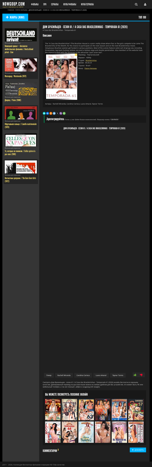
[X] (57, 113)
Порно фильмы (90, 68)
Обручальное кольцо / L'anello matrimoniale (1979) (21, 126)
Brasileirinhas (91, 60)
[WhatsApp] (64, 113)
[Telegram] (54, 113)
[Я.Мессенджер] (44, 113)
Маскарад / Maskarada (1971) (15, 76)
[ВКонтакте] (47, 113)
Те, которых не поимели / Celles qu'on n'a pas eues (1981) (20, 153)
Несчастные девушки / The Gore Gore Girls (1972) (20, 180)
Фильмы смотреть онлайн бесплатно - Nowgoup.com (14, 4)
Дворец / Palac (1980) (13, 100)
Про (44, 4)
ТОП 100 (142, 17)
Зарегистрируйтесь (55, 119)
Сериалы (55, 4)
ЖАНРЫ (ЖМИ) (17, 17)
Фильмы (35, 4)
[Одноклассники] (50, 113)
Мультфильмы (69, 4)
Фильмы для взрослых (12, 43)
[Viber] (60, 113)
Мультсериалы (87, 4)
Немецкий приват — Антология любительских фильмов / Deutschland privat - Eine (19, 49)
